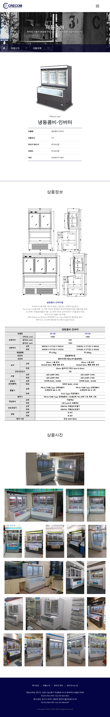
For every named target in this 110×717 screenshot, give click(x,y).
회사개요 (35, 685)
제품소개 (46, 685)
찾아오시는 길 (72, 685)
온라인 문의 (58, 685)
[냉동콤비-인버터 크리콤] (55, 468)
